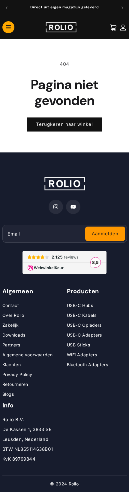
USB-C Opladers (84, 325)
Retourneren (15, 384)
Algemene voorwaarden (27, 354)
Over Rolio (13, 315)
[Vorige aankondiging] (6, 7)
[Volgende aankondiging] (122, 7)
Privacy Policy (17, 374)
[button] (8, 27)
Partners (11, 344)
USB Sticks (78, 344)
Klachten (11, 364)
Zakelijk (10, 325)
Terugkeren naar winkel (64, 124)
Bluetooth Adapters (87, 364)
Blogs (8, 394)
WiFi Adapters (82, 354)
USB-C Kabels (82, 315)
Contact (10, 305)
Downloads (14, 334)
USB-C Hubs (80, 305)
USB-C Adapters (84, 334)
